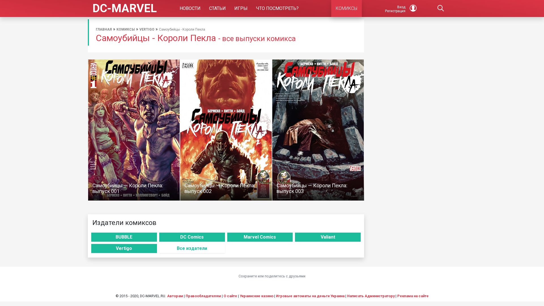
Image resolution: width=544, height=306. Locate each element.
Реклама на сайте (413, 296)
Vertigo (146, 29)
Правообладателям (203, 296)
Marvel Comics (260, 237)
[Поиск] (441, 8)
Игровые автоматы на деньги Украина (310, 296)
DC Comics (192, 237)
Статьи (217, 8)
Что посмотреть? (277, 8)
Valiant (328, 237)
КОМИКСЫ (346, 8)
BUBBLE (124, 237)
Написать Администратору (371, 296)
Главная (104, 29)
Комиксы (125, 29)
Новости (190, 8)
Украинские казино (256, 296)
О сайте (230, 296)
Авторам (175, 296)
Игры (241, 8)
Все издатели (192, 248)
